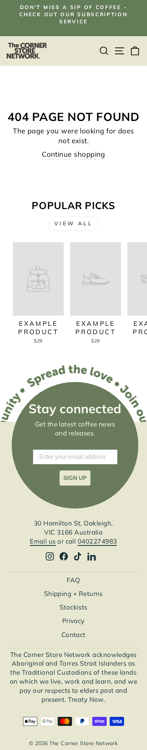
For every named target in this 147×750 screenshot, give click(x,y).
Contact (73, 634)
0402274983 (97, 541)
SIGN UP (75, 478)
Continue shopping (73, 154)
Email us (43, 541)
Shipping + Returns (73, 593)
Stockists (73, 607)
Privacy (73, 621)
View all (73, 223)
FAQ (73, 580)
